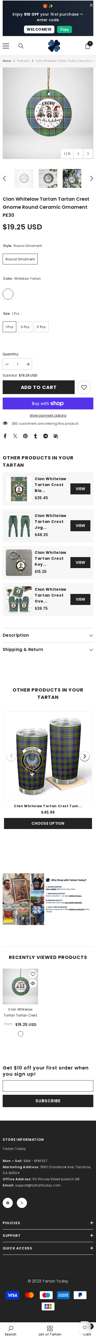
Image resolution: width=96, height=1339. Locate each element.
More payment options (48, 415)
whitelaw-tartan (20, 1033)
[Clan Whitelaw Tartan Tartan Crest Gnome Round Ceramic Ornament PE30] (20, 986)
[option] (48, 113)
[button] (78, 153)
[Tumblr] (35, 435)
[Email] (55, 435)
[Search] (21, 46)
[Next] (84, 756)
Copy (64, 29)
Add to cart (39, 387)
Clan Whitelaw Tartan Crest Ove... (50, 595)
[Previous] (11, 756)
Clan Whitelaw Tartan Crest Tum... (48, 806)
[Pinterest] (25, 435)
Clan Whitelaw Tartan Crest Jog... (50, 521)
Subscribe (47, 1101)
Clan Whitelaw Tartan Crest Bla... (50, 484)
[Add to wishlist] (33, 974)
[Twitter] (15, 435)
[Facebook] (5, 435)
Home (7, 61)
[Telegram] (45, 435)
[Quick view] (33, 983)
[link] (84, 387)
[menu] (6, 46)
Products (23, 61)
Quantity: (11, 354)
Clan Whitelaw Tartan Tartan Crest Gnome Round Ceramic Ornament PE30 (20, 1012)
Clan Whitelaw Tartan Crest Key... (50, 558)
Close (91, 5)
